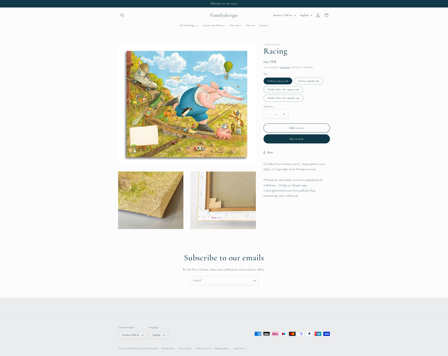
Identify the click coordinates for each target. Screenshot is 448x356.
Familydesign (132, 348)
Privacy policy (185, 348)
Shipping (285, 67)
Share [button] (270, 152)
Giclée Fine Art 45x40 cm (283, 89)
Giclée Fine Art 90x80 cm (283, 98)
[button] (122, 15)
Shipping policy (222, 348)
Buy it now (297, 139)
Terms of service (203, 348)
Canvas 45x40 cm (278, 80)
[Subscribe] (254, 280)
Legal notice (239, 348)
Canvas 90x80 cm (308, 80)
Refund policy (168, 348)
